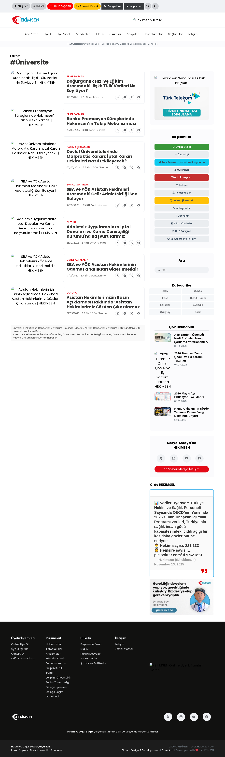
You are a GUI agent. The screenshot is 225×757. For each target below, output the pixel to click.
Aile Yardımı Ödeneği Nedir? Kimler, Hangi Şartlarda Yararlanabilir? (191, 338)
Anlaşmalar (53, 653)
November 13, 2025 (169, 564)
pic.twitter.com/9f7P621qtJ (178, 555)
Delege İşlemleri (56, 687)
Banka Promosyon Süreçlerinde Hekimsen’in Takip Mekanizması (101, 121)
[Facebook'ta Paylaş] (138, 97)
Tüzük (49, 672)
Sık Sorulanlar (89, 658)
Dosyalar (133, 34)
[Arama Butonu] (148, 6)
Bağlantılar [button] (175, 34)
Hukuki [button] (99, 34)
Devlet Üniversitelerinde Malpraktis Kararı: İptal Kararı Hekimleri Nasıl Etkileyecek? (99, 156)
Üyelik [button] (48, 34)
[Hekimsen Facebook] (201, 458)
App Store (135, 6)
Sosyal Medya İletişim (183, 469)
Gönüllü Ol (17, 653)
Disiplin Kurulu (54, 668)
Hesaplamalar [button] (153, 34)
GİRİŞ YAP (22, 6)
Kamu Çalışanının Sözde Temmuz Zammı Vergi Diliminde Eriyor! (191, 412)
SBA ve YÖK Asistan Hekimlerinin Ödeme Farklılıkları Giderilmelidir (102, 267)
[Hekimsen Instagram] (175, 458)
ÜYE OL (40, 6)
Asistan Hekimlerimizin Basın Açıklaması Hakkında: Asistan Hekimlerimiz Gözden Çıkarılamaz (103, 302)
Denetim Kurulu (56, 663)
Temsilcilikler (54, 649)
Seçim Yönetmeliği (57, 682)
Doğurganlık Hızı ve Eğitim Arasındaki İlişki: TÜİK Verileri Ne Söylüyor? (101, 85)
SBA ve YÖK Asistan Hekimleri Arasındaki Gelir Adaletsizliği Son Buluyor (102, 194)
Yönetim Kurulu (55, 658)
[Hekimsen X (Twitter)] (162, 458)
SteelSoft (168, 750)
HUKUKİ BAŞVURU (62, 6)
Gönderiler (83, 34)
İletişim (192, 34)
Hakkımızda (53, 644)
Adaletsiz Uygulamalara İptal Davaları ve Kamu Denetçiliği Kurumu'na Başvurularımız (99, 231)
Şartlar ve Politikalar (93, 663)
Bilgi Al (84, 649)
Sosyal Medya (124, 649)
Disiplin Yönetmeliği (58, 677)
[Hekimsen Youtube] (188, 458)
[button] (155, 6)
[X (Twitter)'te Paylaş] (131, 97)
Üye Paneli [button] (63, 34)
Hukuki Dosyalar (90, 653)
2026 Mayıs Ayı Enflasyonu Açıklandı (189, 395)
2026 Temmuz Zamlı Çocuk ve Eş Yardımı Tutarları (188, 357)
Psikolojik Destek (88, 6)
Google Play (114, 6)
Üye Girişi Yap (19, 649)
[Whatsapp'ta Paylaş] (117, 97)
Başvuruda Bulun (90, 644)
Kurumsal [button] (115, 34)
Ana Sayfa (32, 34)
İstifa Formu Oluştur (24, 658)
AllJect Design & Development (140, 750)
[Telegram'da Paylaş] (124, 97)
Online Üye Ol (19, 644)
